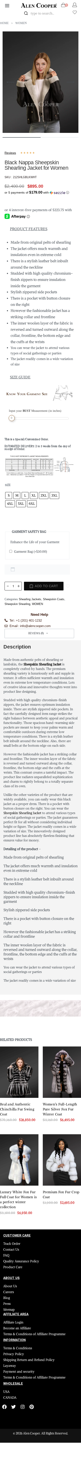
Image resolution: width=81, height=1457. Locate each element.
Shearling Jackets (30, 599)
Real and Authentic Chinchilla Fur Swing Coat (17, 1109)
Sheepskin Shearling (17, 604)
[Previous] (10, 82)
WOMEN (21, 23)
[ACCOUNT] (74, 4)
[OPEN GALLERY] (40, 82)
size (8, 485)
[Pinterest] (31, 1407)
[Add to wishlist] (68, 586)
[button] (37, 191)
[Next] (70, 82)
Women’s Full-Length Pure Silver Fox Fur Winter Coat (60, 1109)
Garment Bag (30, 551)
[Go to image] (22, 137)
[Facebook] (4, 1407)
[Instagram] (22, 1407)
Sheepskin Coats (53, 599)
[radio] (8, 495)
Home (4, 23)
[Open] (74, 12)
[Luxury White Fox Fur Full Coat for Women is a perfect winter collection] (19, 1160)
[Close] (62, 13)
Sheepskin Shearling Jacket (22, 813)
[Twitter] (13, 1407)
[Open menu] (7, 5)
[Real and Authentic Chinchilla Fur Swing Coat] (19, 1072)
